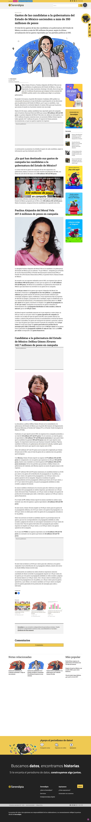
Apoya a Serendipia (86, 18)
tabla (25, 316)
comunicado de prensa (22, 101)
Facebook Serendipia (78, 1)
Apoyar (80, 786)
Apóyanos (73, 748)
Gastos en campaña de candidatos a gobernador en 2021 (22, 611)
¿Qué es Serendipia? (46, 790)
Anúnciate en (74, 113)
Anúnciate (15, 1)
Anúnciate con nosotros (66, 793)
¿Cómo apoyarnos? (64, 790)
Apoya (25, 1)
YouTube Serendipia (70, 1)
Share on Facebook (89, 28)
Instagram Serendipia (76, 1)
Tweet (89, 25)
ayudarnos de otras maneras (26, 630)
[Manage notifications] (88, 819)
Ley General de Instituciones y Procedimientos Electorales (33, 300)
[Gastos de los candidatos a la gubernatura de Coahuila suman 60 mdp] (39, 605)
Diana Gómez (13, 78)
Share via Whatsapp (89, 32)
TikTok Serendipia (74, 1)
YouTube (53, 628)
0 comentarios (39, 645)
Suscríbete (10, 1)
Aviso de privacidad (30, 805)
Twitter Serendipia (72, 1)
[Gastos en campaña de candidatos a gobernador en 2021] (22, 605)
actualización (49, 171)
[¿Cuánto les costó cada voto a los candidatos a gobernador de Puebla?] (55, 605)
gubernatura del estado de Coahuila (42, 444)
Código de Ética (39, 805)
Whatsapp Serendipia (80, 1)
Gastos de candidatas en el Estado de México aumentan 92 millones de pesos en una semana (36, 673)
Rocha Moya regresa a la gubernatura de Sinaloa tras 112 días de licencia (73, 662)
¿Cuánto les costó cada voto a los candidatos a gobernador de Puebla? (55, 612)
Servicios (43, 793)
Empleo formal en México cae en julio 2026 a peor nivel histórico (73, 669)
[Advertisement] (39, 134)
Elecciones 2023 (18, 12)
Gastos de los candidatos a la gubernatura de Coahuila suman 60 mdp (38, 612)
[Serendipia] (17, 6)
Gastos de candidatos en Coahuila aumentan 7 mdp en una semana (17, 672)
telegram (89, 35)
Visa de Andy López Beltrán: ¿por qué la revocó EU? (73, 676)
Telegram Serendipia (81, 1)
